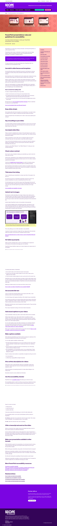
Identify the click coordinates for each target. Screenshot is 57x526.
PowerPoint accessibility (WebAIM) (11, 466)
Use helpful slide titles (44, 57)
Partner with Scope (32, 500)
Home (7, 9)
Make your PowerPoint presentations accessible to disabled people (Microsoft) (19, 467)
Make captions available (44, 71)
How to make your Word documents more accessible (15, 481)
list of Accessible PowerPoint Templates (20, 101)
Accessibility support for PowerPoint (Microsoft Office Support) (17, 468)
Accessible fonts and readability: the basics (13, 477)
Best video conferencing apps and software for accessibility (16, 470)
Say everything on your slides (45, 56)
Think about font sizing (44, 61)
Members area (48, 9)
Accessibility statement (9, 521)
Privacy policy (7, 522)
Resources (12, 9)
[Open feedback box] (7, 525)
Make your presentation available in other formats (45, 81)
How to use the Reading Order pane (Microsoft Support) (15, 105)
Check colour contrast (44, 59)
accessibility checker (16, 379)
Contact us (47, 1)
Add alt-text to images (44, 63)
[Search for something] (51, 1)
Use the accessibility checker (45, 75)
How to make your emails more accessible (13, 476)
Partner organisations (19, 9)
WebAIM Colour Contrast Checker (16, 162)
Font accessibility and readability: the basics (13, 188)
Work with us (43, 1)
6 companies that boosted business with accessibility (15, 479)
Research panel (27, 9)
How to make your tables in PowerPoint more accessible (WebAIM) (17, 286)
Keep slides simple (44, 54)
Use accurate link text (44, 66)
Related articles (43, 85)
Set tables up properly (44, 64)
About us (39, 1)
